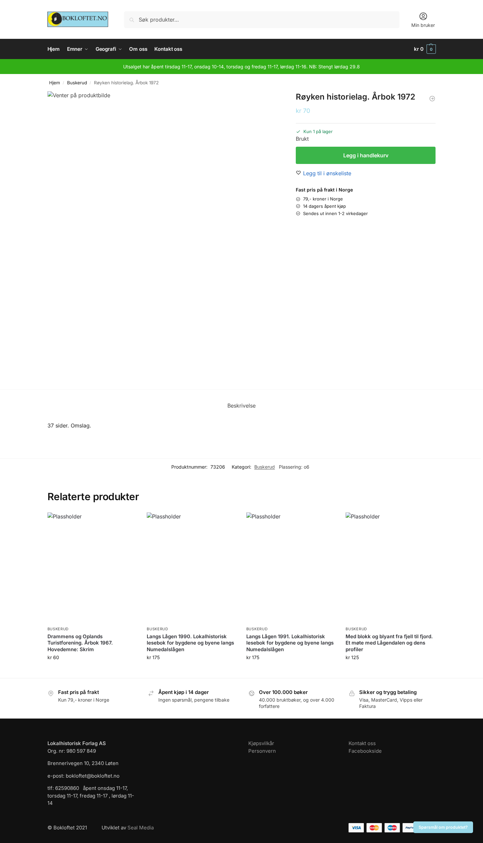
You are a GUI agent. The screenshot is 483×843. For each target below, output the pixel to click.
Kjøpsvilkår (261, 743)
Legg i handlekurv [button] (92, 671)
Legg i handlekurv (365, 155)
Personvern (262, 751)
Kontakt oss (362, 743)
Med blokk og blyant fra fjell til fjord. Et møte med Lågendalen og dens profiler (389, 642)
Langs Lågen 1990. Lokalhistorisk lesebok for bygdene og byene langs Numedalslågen (190, 642)
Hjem (54, 82)
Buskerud (77, 82)
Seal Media (140, 827)
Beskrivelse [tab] (241, 405)
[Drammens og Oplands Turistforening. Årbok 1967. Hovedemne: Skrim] (92, 567)
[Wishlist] (127, 522)
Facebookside (365, 751)
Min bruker (423, 25)
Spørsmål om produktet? (443, 827)
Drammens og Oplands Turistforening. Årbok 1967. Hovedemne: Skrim (80, 642)
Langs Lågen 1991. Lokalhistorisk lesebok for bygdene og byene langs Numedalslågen (290, 642)
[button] (425, 49)
